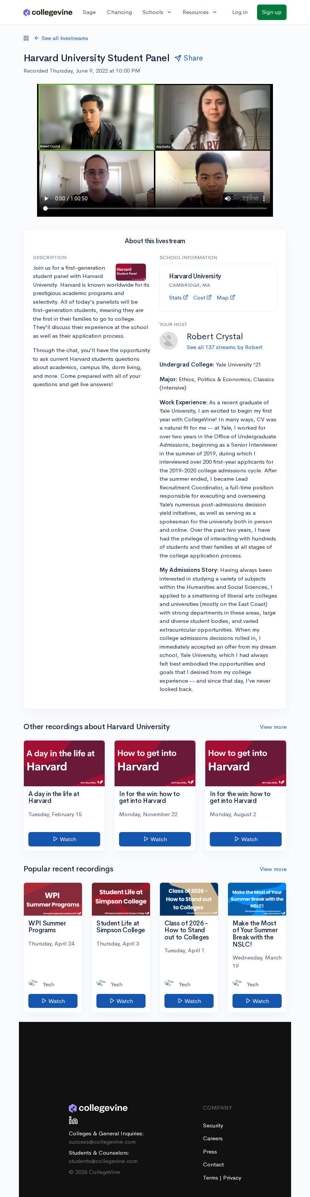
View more (273, 726)
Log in (240, 12)
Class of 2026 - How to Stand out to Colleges (186, 930)
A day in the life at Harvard (53, 797)
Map (223, 297)
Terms (211, 1177)
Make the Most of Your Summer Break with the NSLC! (254, 934)
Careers (213, 1138)
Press (210, 1151)
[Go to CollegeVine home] (48, 12)
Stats (175, 297)
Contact (213, 1164)
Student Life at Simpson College (120, 927)
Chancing (119, 12)
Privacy (232, 1177)
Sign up (272, 12)
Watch (67, 839)
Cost (199, 297)
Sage (89, 12)
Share (193, 58)
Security (213, 1125)
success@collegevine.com (102, 1141)
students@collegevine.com (103, 1160)
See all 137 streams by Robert (224, 347)
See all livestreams (65, 38)
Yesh (48, 984)
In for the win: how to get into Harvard (149, 797)
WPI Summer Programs (47, 927)
